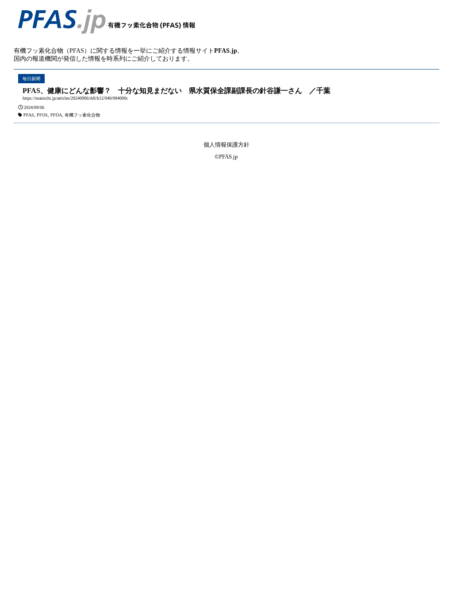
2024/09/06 (34, 107)
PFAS (28, 114)
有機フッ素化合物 (82, 114)
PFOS (42, 114)
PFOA (56, 114)
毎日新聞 (31, 78)
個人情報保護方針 (226, 144)
